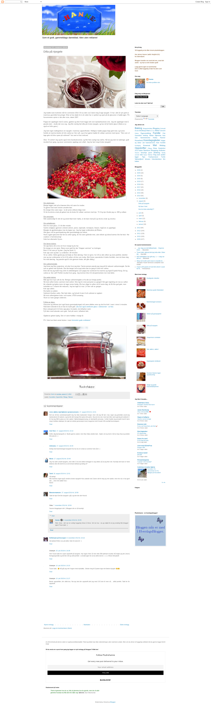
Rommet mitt (141, 424)
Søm (141, 155)
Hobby (155, 138)
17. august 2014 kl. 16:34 (65, 446)
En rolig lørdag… (142, 433)
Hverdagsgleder (151, 140)
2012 (139, 231)
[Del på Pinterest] (86, 394)
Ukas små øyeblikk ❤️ (144, 412)
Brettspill (162, 128)
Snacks (137, 152)
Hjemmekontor (145, 138)
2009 (139, 239)
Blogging (156, 128)
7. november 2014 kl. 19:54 (62, 505)
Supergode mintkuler (154, 361)
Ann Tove (52, 431)
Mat (155, 145)
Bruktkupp (142, 130)
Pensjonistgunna (143, 460)
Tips (143, 157)
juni (140, 213)
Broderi (137, 130)
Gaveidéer (52, 397)
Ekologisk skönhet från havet (146, 404)
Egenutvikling (146, 133)
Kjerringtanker (142, 431)
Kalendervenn (150, 143)
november (142, 198)
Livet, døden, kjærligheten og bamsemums (64, 412)
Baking (138, 128)
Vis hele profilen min (153, 82)
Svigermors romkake (153, 337)
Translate (151, 119)
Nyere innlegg (48, 625)
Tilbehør (70, 397)
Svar (50, 424)
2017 (139, 187)
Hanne (57, 520)
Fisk (164, 133)
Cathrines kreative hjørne (146, 467)
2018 (139, 184)
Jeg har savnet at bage (144, 419)
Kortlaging (138, 145)
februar (141, 221)
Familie (156, 133)
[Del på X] (81, 394)
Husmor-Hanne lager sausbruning (154, 374)
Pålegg (65, 397)
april (140, 216)
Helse (151, 135)
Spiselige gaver (146, 153)
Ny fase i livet (142, 206)
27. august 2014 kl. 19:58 (70, 492)
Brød (148, 130)
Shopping (154, 150)
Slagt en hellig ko (143, 417)
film (164, 159)
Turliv (163, 157)
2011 (139, 233)
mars (140, 218)
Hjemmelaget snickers (154, 302)
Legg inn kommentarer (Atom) (62, 628)
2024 (139, 176)
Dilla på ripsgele (143, 203)
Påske (155, 148)
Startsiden (87, 625)
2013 (139, 228)
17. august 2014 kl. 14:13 (65, 431)
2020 (139, 179)
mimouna (52, 446)
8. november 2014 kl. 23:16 (76, 538)
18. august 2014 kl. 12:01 (61, 473)
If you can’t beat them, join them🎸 (147, 426)
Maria (51, 459)
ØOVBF (139, 454)
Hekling (145, 135)
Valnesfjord (139, 159)
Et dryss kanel (142, 453)
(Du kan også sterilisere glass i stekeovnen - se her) (94, 307)
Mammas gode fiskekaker (155, 290)
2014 (139, 196)
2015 (139, 193)
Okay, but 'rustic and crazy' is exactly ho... (150, 261)
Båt (151, 130)
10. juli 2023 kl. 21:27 (63, 578)
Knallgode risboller (153, 278)
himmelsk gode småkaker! (81, 320)
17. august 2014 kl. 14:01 (87, 412)
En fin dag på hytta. (143, 440)
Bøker (157, 130)
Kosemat (146, 145)
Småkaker (162, 150)
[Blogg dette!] (79, 394)
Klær (157, 143)
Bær (153, 130)
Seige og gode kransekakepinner (153, 385)
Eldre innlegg (124, 625)
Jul (143, 143)
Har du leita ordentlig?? (146, 209)
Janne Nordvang (143, 410)
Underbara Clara (143, 403)
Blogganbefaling (147, 128)
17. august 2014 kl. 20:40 (62, 459)
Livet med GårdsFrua (144, 446)
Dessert (162, 130)
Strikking (156, 153)
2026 (139, 170)
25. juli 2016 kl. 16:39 (63, 551)
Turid (51, 473)
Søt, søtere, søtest (152, 349)
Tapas (145, 155)
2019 (139, 181)
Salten (141, 150)
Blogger (112, 702)
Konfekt (162, 143)
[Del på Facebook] (83, 394)
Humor (162, 138)
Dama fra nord (142, 438)
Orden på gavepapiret (154, 314)
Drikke (137, 133)
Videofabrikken (157, 159)
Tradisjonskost (153, 157)
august (141, 201)
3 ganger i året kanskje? (144, 461)
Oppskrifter (59, 397)
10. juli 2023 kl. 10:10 (63, 565)
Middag (162, 145)
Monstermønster (55, 492)
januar (141, 224)
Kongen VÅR (141, 447)
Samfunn (146, 150)
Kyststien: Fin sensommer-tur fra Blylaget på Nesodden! (154, 470)
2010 (139, 236)
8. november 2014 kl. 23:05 (72, 520)
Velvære (147, 159)
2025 (139, 173)
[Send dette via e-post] (76, 394)
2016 (139, 190)
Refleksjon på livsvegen (57, 538)
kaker (137, 161)
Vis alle (163, 482)
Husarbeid (139, 140)
